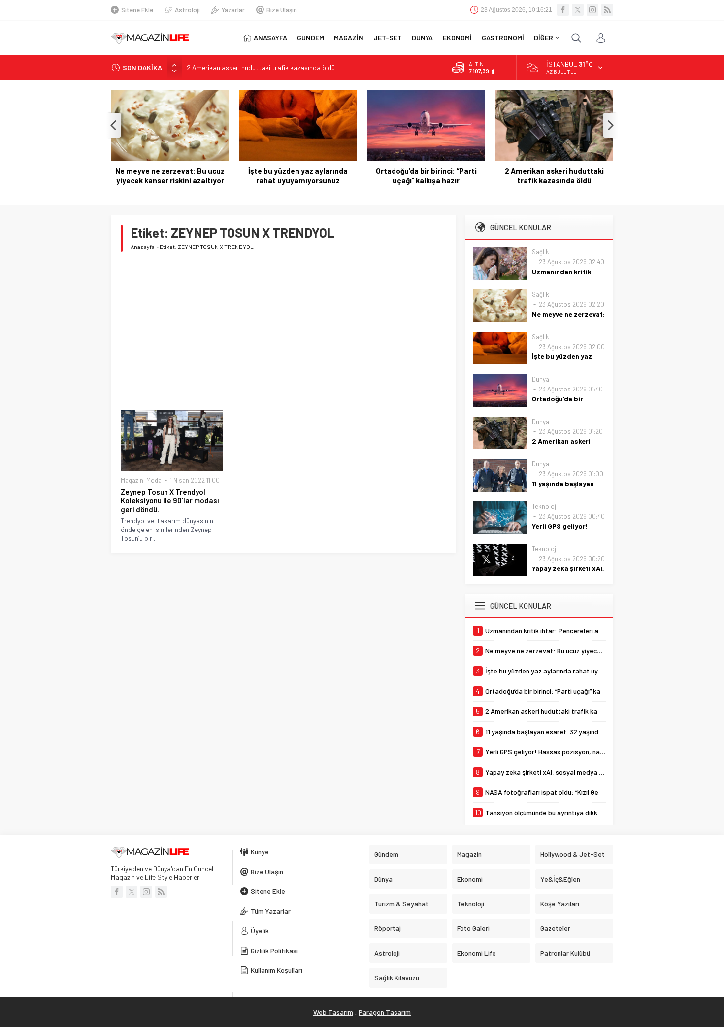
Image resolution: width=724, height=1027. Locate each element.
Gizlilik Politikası (274, 950)
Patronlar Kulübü (565, 953)
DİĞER (543, 38)
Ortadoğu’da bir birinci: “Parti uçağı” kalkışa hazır (426, 175)
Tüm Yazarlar (271, 911)
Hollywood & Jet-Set (572, 854)
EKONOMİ (457, 38)
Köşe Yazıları (559, 903)
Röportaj (387, 928)
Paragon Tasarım (385, 1012)
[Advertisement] (283, 331)
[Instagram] (592, 10)
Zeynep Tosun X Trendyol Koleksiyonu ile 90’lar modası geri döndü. (170, 500)
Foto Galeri (473, 928)
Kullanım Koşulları (276, 970)
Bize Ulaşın (281, 10)
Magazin (132, 480)
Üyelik (260, 930)
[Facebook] (563, 10)
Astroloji (187, 10)
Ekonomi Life (476, 953)
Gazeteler (555, 928)
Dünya (540, 379)
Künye (260, 852)
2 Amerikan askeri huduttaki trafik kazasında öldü (261, 67)
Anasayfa (143, 246)
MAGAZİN (348, 38)
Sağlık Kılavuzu (396, 977)
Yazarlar (233, 10)
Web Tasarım (333, 1012)
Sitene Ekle (137, 10)
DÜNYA (422, 38)
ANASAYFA (270, 38)
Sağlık (540, 252)
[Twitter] (578, 10)
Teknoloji (545, 506)
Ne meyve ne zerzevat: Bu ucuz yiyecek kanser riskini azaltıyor (170, 175)
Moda (154, 480)
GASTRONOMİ (503, 38)
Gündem (386, 854)
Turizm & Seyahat (401, 903)
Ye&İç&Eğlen (560, 879)
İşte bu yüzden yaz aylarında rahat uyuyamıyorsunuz (298, 175)
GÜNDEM (310, 38)
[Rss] (607, 10)
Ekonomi (470, 879)
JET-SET (387, 38)
